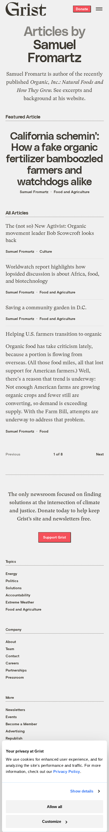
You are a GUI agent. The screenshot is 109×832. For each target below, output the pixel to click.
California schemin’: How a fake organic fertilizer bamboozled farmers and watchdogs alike (54, 158)
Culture (46, 251)
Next (100, 454)
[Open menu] (99, 9)
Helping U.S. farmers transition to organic (54, 334)
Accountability (18, 595)
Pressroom (15, 677)
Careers (12, 663)
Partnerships (16, 670)
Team (10, 649)
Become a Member (21, 724)
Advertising (15, 731)
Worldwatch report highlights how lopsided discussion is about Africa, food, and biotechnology (52, 274)
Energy (11, 573)
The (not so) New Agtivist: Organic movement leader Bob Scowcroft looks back (50, 233)
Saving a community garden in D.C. (46, 308)
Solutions (14, 588)
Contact (12, 656)
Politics (12, 581)
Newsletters (15, 709)
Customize (51, 821)
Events (11, 717)
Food (44, 431)
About (11, 641)
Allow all (54, 806)
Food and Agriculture (71, 192)
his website (71, 98)
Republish (14, 738)
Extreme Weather (20, 602)
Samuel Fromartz (34, 192)
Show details (81, 791)
